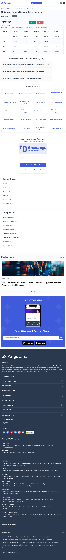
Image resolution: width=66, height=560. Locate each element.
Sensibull (5, 452)
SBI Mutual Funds (23, 507)
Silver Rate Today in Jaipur (10, 493)
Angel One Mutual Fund (9, 507)
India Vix (15, 465)
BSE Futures (54, 470)
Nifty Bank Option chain (22, 476)
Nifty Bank (13, 463)
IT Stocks (5, 188)
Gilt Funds (46, 514)
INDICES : (5, 461)
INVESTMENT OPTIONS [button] (9, 381)
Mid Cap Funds (55, 514)
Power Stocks (7, 203)
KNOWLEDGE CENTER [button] (8, 390)
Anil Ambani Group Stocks (10, 221)
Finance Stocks (7, 199)
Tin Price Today (20, 501)
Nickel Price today (47, 499)
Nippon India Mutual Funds (24, 509)
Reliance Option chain (54, 476)
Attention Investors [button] (9, 525)
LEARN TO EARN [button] (7, 396)
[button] (26, 64)
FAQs (35, 539)
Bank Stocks (6, 184)
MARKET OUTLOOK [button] (7, 405)
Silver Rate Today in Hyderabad (11, 491)
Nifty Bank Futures (18, 470)
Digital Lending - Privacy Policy (10, 542)
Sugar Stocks (6, 191)
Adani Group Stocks (8, 217)
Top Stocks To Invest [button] (9, 415)
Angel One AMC (7, 440)
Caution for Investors (8, 548)
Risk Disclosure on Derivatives (47, 545)
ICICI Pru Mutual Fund (9, 509)
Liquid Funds (15, 514)
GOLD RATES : (6, 482)
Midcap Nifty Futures (31, 470)
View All (62, 257)
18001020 (7, 422)
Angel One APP (7, 445)
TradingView (31, 452)
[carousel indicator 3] (34, 291)
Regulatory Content (21, 537)
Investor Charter (41, 542)
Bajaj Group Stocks (8, 225)
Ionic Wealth (16, 440)
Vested (24, 452)
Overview (4, 27)
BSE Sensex (57, 463)
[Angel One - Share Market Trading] (7, 3)
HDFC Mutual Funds (47, 507)
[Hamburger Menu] (64, 3)
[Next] (62, 276)
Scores (50, 537)
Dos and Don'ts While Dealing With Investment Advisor (17, 539)
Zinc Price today (35, 499)
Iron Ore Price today (8, 501)
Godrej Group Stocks (8, 229)
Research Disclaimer (8, 537)
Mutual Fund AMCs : (8, 504)
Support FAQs (18, 422)
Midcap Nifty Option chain (38, 476)
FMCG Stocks (6, 195)
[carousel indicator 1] (31, 291)
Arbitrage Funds (37, 514)
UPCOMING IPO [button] (6, 410)
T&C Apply (42, 539)
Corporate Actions (17, 27)
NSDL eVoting (25, 545)
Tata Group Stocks (8, 241)
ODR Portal (34, 545)
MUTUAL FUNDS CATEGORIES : (11, 512)
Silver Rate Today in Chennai (50, 491)
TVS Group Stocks (8, 245)
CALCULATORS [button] (6, 386)
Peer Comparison (41, 27)
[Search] (61, 3)
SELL (40, 22)
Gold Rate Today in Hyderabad (11, 486)
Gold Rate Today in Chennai (43, 484)
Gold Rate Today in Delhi (27, 484)
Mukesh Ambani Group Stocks (11, 237)
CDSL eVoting (16, 545)
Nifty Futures (7, 470)
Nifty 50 (5, 463)
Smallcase (12, 452)
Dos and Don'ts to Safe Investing (37, 537)
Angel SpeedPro (27, 445)
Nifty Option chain (8, 476)
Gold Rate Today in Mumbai (10, 484)
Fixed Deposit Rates (8, 447)
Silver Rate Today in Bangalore (31, 491)
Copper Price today (8, 499)
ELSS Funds (6, 514)
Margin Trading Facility (39, 445)
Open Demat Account (36, 3)
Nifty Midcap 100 (48, 463)
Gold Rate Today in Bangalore (30, 486)
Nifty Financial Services (24, 463)
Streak (19, 452)
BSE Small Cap (7, 465)
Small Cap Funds (26, 514)
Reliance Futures (44, 470)
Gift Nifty (22, 465)
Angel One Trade (17, 445)
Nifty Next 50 (37, 463)
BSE (19, 16)
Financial (29, 27)
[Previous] (4, 276)
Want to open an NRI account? (33, 169)
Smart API (50, 445)
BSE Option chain (8, 478)
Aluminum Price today (22, 499)
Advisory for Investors (54, 542)
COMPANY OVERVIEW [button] (8, 376)
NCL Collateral (6, 545)
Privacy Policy (50, 539)
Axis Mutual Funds (34, 507)
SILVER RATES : (6, 489)
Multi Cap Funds (7, 516)
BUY (32, 22)
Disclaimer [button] (6, 532)
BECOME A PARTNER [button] (8, 400)
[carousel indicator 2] (33, 291)
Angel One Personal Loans (28, 542)
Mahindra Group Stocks (9, 233)
